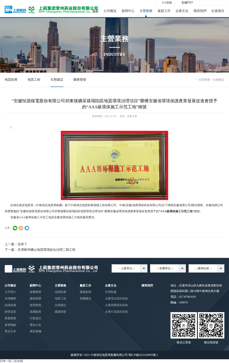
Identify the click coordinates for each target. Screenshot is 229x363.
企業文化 (182, 11)
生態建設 (56, 79)
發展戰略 (10, 324)
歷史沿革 (10, 331)
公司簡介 (10, 291)
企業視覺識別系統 (116, 305)
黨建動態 (85, 291)
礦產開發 (79, 79)
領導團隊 (10, 298)
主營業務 (146, 11)
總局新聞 (35, 298)
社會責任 (217, 11)
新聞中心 (128, 11)
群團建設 (85, 298)
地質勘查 (11, 79)
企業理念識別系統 (116, 298)
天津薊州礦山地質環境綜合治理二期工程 (46, 249)
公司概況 (110, 11)
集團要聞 (35, 291)
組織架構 (10, 305)
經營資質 (10, 311)
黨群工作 (164, 11)
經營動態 (35, 305)
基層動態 (35, 311)
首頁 (95, 11)
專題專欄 (35, 331)
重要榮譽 (10, 318)
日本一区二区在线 (11, 360)
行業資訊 (35, 318)
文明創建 (110, 291)
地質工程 (34, 79)
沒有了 (22, 244)
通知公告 (35, 324)
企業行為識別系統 (116, 311)
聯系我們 (200, 11)
